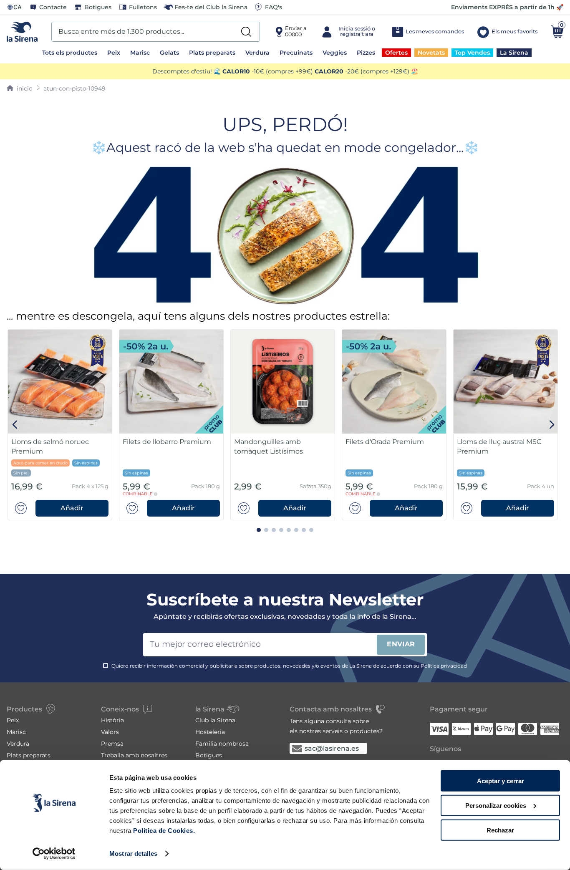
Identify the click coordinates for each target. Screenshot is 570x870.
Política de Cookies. (163, 830)
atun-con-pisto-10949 (74, 88)
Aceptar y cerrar (500, 780)
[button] (71, 508)
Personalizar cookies (495, 805)
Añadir (72, 508)
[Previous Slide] (15, 424)
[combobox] (155, 32)
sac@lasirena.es (332, 748)
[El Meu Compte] (349, 31)
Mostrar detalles (133, 853)
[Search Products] (246, 32)
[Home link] (20, 88)
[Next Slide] (552, 424)
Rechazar (500, 829)
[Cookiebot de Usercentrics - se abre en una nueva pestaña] (54, 853)
